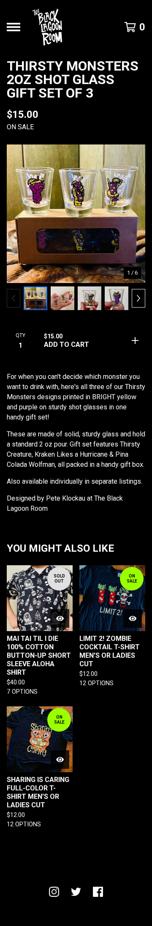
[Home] (47, 27)
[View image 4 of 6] (116, 298)
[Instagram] (54, 892)
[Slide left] (13, 298)
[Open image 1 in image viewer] (76, 213)
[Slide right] (138, 298)
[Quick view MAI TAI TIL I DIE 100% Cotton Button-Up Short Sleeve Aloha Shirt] (60, 618)
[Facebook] (98, 892)
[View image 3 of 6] (89, 298)
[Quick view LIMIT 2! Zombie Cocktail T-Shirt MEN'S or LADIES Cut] (132, 618)
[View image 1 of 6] (35, 298)
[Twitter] (76, 892)
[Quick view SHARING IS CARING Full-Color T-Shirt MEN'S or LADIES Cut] (60, 759)
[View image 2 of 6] (62, 298)
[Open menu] (13, 27)
